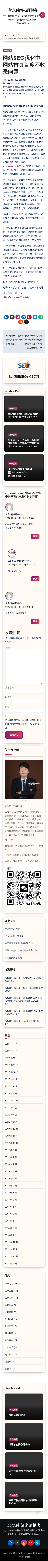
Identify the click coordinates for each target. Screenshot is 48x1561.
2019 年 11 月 (11, 1136)
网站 (7, 706)
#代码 (17, 87)
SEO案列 (9, 1312)
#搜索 (21, 90)
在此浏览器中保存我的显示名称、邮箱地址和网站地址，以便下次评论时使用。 (23, 724)
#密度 (15, 90)
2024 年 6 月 (11, 1044)
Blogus (38, 1553)
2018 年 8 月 (11, 1171)
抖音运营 (9, 1347)
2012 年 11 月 (11, 1249)
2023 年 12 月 (11, 1058)
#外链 (9, 90)
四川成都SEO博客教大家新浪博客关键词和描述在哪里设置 (23, 1001)
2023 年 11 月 (11, 1065)
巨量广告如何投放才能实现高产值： (22, 950)
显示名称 (10, 687)
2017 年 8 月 (11, 1199)
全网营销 (9, 1326)
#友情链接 (33, 87)
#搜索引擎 (29, 90)
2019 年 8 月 (11, 1150)
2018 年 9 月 (11, 1164)
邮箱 (8, 697)
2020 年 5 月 (11, 1114)
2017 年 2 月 (11, 1214)
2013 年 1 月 (11, 1235)
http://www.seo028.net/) (16, 297)
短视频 (8, 1361)
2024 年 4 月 (11, 1051)
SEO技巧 (7, 51)
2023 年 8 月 (11, 1086)
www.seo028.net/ (17, 166)
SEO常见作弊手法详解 (20, 469)
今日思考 (9, 1319)
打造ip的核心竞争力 (14, 936)
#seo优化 (9, 87)
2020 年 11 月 (11, 1100)
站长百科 (9, 977)
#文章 (37, 90)
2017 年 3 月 (11, 1207)
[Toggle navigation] (5, 14)
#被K (19, 93)
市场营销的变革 (12, 929)
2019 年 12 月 (11, 1129)
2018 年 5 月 (11, 1178)
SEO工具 (9, 1291)
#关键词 (24, 87)
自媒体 (8, 1368)
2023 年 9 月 (11, 1079)
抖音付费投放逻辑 (13, 957)
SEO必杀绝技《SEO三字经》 (23, 414)
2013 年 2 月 (11, 1228)
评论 (8, 647)
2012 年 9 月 (11, 1263)
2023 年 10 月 (11, 1072)
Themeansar (24, 1557)
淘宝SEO (9, 1354)
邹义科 (15, 417)
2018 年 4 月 (11, 1185)
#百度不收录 (10, 93)
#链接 (24, 93)
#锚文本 (31, 93)
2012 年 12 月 (11, 1242)
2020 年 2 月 (11, 1122)
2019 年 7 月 (11, 1157)
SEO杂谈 (9, 1305)
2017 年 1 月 (11, 1221)
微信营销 (9, 1340)
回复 (35, 536)
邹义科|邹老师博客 (23, 10)
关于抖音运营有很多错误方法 (19, 943)
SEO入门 (9, 1283)
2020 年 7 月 (11, 1107)
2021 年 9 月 (11, 1093)
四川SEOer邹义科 (18, 80)
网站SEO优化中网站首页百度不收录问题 (24, 65)
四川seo (19, 293)
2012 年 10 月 (11, 1256)
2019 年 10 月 (11, 1143)
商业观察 (9, 1333)
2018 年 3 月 (11, 1192)
